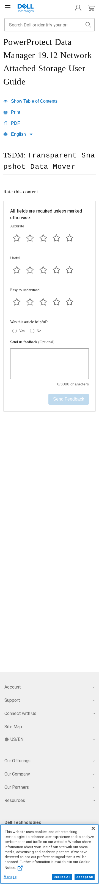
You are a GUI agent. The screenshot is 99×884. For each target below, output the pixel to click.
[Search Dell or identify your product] (88, 24)
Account (12, 687)
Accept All (84, 877)
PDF (15, 123)
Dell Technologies (22, 822)
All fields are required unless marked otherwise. (46, 214)
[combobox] (49, 24)
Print (15, 112)
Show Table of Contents (34, 101)
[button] (78, 8)
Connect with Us (20, 713)
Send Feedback (68, 399)
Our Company (17, 774)
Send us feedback (32, 342)
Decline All (62, 877)
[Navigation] (7, 8)
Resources (14, 800)
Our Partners (16, 787)
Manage (10, 877)
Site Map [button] (13, 726)
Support (12, 700)
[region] (49, 163)
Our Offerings (17, 760)
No (39, 331)
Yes (21, 331)
